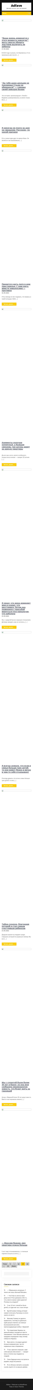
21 (8, 1266)
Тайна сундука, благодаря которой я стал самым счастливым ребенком (15, 926)
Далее (14, 1266)
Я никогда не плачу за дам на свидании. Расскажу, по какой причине (16, 129)
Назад (5, 1264)
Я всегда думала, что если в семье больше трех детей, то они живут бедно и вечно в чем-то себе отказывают (16, 768)
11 (18, 1264)
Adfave (16, 5)
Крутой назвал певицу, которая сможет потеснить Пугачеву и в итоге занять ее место (16, 1313)
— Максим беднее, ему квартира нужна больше (14, 1244)
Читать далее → (9, 60)
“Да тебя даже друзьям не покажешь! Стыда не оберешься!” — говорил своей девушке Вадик (15, 86)
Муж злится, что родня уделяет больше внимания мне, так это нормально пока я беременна (15, 1344)
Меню (4, 13)
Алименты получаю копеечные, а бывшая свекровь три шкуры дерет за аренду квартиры (16, 445)
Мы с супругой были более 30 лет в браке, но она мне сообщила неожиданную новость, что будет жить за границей (16, 1086)
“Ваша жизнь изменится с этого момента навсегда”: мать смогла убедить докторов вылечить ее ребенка (15, 42)
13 (27, 1264)
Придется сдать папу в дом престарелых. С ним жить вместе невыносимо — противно (16, 287)
